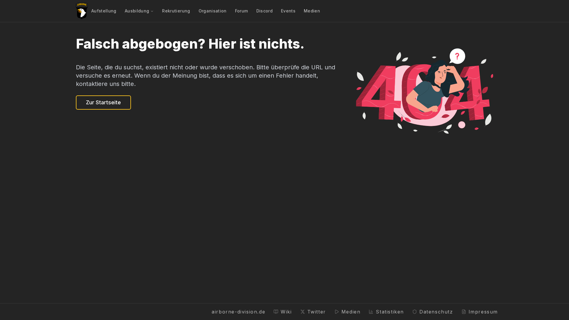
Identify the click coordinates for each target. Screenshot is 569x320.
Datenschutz (436, 312)
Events (288, 10)
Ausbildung (137, 10)
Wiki (286, 312)
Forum (241, 10)
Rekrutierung (176, 10)
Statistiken (390, 312)
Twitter (316, 312)
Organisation (213, 10)
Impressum (483, 312)
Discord (264, 10)
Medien (312, 10)
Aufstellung (103, 10)
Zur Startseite (103, 102)
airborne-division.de (238, 312)
